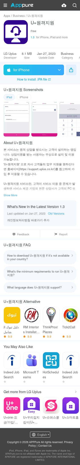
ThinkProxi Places (50, 329)
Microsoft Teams (31, 374)
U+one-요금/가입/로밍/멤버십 (11, 420)
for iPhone (21, 69)
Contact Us (45, 445)
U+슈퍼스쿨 (51, 417)
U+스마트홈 (70, 417)
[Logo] (22, 5)
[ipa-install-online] (64, 5)
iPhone (24, 97)
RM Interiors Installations (31, 329)
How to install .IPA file (32, 79)
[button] (5, 5)
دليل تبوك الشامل (11, 329)
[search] (74, 5)
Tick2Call (68, 327)
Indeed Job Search (11, 374)
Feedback (23, 234)
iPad (9, 97)
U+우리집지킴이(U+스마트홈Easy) (31, 420)
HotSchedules (51, 374)
